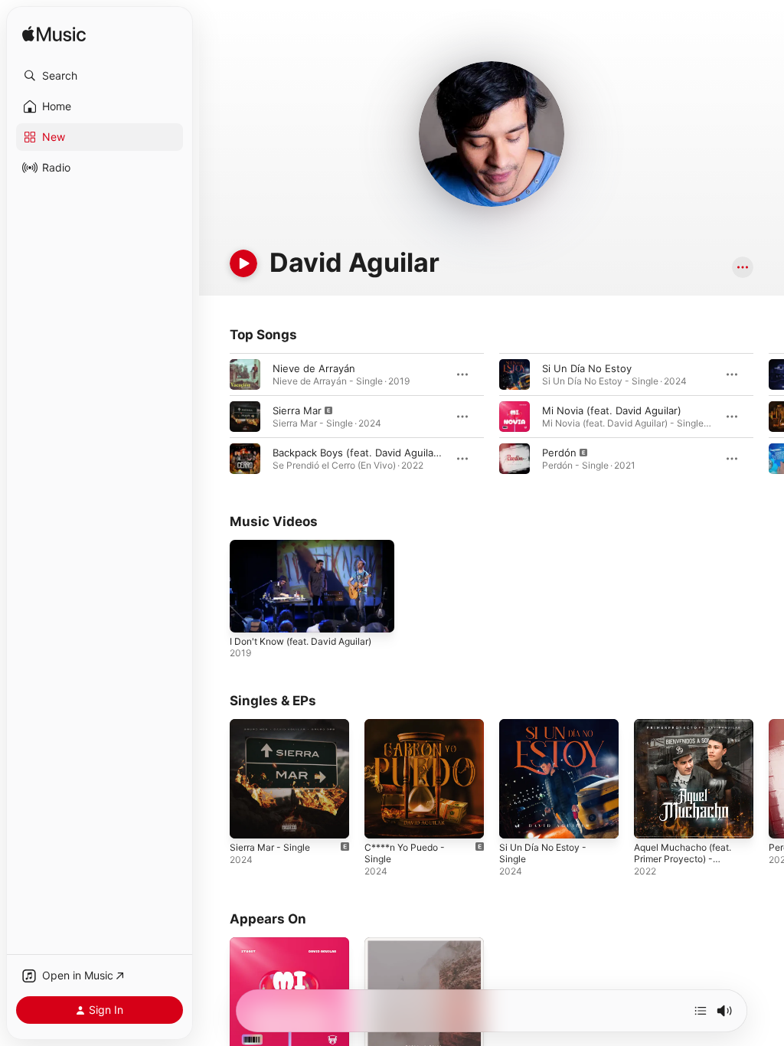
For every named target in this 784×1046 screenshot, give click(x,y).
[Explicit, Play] (245, 416)
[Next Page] (768, 416)
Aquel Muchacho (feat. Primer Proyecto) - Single (682, 859)
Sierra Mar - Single (270, 847)
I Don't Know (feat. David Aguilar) (300, 641)
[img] (54, 35)
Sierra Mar (297, 410)
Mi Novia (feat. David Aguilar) (611, 410)
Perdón (559, 452)
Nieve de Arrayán (314, 368)
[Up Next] (700, 1010)
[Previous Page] (214, 416)
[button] (99, 76)
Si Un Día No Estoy (587, 368)
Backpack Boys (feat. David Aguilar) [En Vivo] (380, 452)
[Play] (243, 263)
